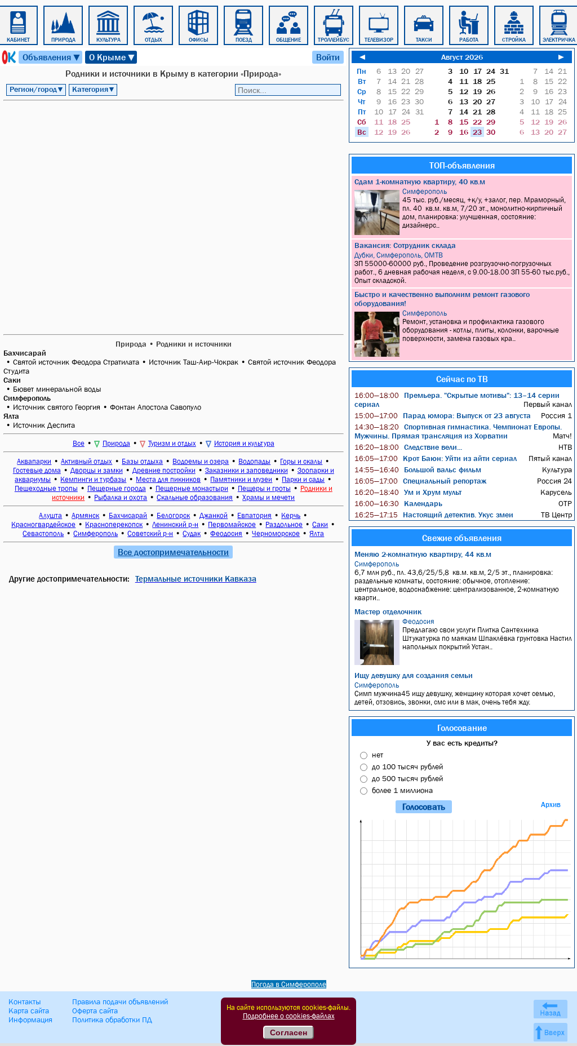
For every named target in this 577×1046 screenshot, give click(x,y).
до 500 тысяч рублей (407, 778)
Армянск (85, 515)
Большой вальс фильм (417, 469)
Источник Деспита (44, 424)
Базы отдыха (142, 461)
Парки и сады (303, 479)
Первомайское (232, 524)
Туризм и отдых (172, 443)
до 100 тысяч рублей (407, 766)
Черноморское (276, 533)
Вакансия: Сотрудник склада (405, 245)
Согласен (288, 1032)
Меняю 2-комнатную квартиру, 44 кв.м (422, 554)
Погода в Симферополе (288, 984)
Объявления (52, 57)
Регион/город (37, 89)
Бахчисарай (128, 515)
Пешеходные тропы (46, 488)
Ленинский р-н (175, 524)
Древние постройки (164, 470)
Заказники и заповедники (246, 470)
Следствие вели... (408, 446)
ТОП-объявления (462, 165)
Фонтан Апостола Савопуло (155, 406)
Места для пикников (168, 479)
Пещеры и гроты (264, 488)
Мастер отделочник (387, 611)
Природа (116, 443)
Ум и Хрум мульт (407, 492)
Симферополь (95, 533)
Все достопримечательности (173, 552)
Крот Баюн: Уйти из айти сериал (435, 458)
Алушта (50, 515)
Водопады (254, 461)
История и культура (244, 443)
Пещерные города (116, 488)
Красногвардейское (43, 524)
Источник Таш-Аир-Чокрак (193, 361)
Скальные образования (195, 497)
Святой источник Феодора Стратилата (76, 361)
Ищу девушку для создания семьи (413, 675)
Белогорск (173, 515)
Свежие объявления (461, 538)
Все (79, 443)
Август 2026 (462, 56)
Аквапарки (34, 461)
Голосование (462, 728)
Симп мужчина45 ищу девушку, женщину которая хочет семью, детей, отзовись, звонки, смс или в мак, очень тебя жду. (454, 693)
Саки (320, 524)
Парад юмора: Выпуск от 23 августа (442, 415)
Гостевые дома (37, 470)
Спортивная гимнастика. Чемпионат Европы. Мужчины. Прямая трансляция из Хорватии (458, 431)
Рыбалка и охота (120, 497)
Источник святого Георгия (56, 406)
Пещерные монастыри (192, 488)
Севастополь (43, 533)
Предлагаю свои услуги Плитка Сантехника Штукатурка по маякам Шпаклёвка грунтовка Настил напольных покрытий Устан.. (487, 634)
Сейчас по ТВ (462, 379)
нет (377, 754)
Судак (192, 533)
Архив (551, 804)
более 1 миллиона (402, 790)
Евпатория (254, 515)
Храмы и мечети (268, 497)
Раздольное (284, 524)
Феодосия (226, 533)
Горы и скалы (301, 461)
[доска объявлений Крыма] (8, 57)
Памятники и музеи (241, 479)
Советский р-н (150, 533)
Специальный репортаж (420, 480)
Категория (93, 89)
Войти (328, 57)
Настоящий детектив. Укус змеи (433, 514)
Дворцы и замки (96, 470)
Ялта (316, 533)
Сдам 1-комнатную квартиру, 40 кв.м (419, 181)
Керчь (290, 515)
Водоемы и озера (200, 461)
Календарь (398, 503)
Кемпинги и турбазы (93, 479)
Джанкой (213, 515)
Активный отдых (86, 461)
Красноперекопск (114, 524)
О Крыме (112, 57)
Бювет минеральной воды (57, 388)
